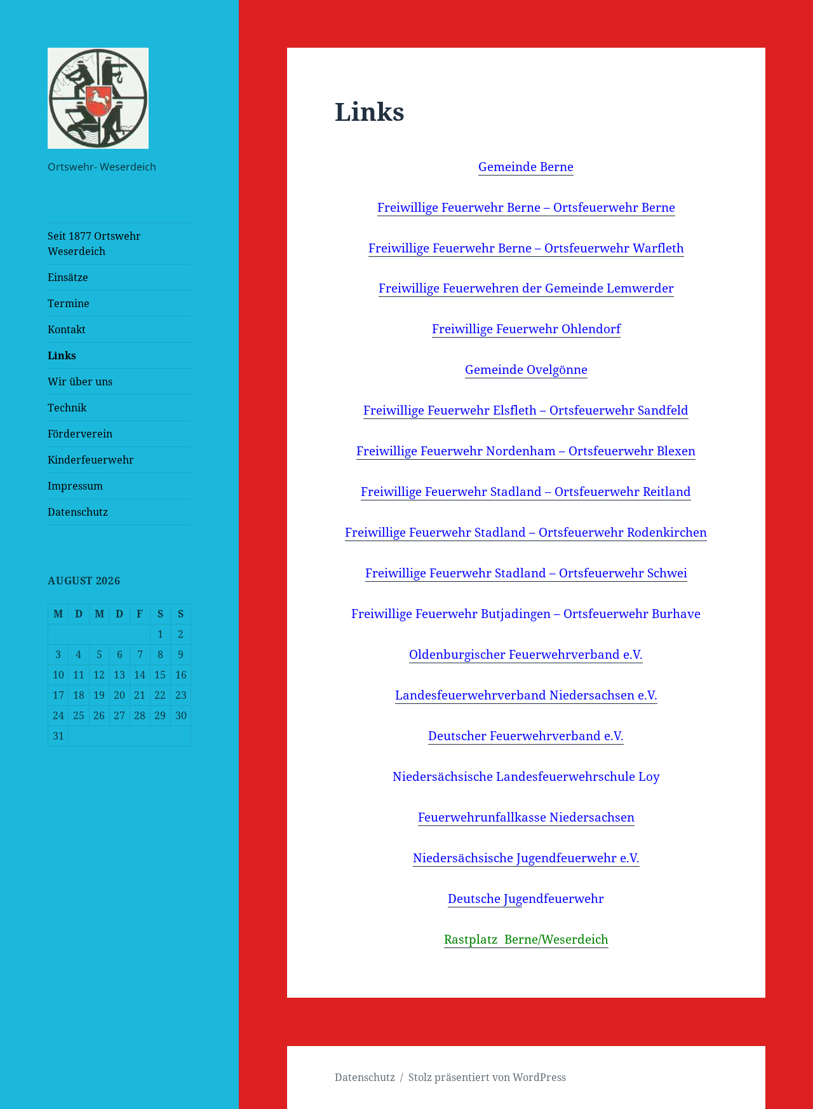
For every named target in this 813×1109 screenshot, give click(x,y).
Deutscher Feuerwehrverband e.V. (526, 735)
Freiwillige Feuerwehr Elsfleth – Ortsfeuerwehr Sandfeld (526, 410)
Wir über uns (80, 382)
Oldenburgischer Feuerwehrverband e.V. (526, 654)
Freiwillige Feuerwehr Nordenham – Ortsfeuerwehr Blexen (525, 451)
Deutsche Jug (485, 898)
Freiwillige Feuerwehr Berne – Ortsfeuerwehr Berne (526, 207)
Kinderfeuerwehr (91, 460)
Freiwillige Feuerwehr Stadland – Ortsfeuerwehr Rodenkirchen (526, 532)
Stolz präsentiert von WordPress (487, 1077)
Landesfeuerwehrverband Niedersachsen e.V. (526, 695)
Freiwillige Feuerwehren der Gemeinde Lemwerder (526, 288)
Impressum (75, 486)
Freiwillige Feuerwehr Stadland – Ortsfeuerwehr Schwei (526, 573)
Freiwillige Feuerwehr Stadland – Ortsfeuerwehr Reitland (526, 491)
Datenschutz (78, 512)
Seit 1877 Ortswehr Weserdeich (94, 243)
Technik (67, 408)
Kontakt (67, 329)
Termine (69, 303)
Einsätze (68, 277)
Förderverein (80, 434)
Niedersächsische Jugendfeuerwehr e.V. (526, 858)
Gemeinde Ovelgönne (526, 369)
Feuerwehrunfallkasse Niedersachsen (526, 817)
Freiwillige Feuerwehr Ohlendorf (526, 328)
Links (62, 355)
